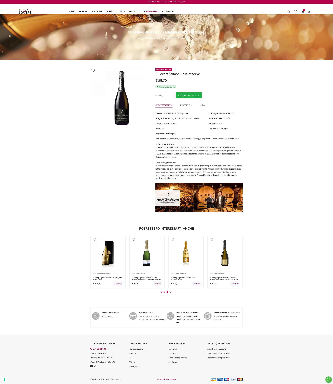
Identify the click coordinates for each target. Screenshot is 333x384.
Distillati (134, 11)
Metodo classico (226, 113)
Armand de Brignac (103, 274)
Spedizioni (172, 362)
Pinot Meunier (192, 118)
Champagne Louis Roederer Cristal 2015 (183, 278)
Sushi (237, 138)
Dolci (122, 11)
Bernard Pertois (219, 274)
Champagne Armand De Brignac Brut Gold (107, 278)
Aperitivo (173, 138)
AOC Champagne (180, 113)
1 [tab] (161, 292)
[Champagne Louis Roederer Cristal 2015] (186, 253)
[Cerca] (289, 12)
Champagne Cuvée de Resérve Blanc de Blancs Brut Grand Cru (224, 278)
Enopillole (168, 11)
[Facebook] (91, 366)
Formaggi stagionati (201, 138)
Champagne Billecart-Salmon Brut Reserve (177, 38)
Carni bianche (185, 138)
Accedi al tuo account (216, 349)
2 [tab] (164, 292)
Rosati (110, 11)
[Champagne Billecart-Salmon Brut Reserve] (121, 97)
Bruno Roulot (140, 274)
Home (139, 38)
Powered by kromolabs (166, 379)
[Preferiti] (295, 12)
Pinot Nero (180, 118)
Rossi (72, 11)
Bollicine (97, 11)
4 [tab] (170, 292)
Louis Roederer (180, 274)
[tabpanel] (107, 262)
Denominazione (136, 349)
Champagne (151, 11)
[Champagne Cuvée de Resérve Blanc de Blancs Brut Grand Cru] (225, 253)
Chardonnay (168, 118)
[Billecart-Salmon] (199, 197)
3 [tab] (167, 292)
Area (131, 357)
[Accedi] (309, 12)
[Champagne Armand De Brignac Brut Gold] (108, 253)
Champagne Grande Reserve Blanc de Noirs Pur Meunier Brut (146, 278)
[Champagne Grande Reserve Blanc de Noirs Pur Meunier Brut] (147, 253)
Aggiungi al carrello (189, 95)
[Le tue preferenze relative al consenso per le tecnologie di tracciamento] (4, 379)
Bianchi (83, 11)
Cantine (132, 353)
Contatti (172, 353)
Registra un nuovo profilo (218, 353)
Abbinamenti (134, 366)
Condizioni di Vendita (177, 357)
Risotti (231, 138)
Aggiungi (119, 285)
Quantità (159, 95)
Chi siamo (172, 349)
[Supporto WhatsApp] (328, 380)
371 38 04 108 (107, 316)
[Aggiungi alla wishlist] (92, 70)
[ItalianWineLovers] (25, 11)
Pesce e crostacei (219, 138)
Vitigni (132, 362)
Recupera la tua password (218, 357)
